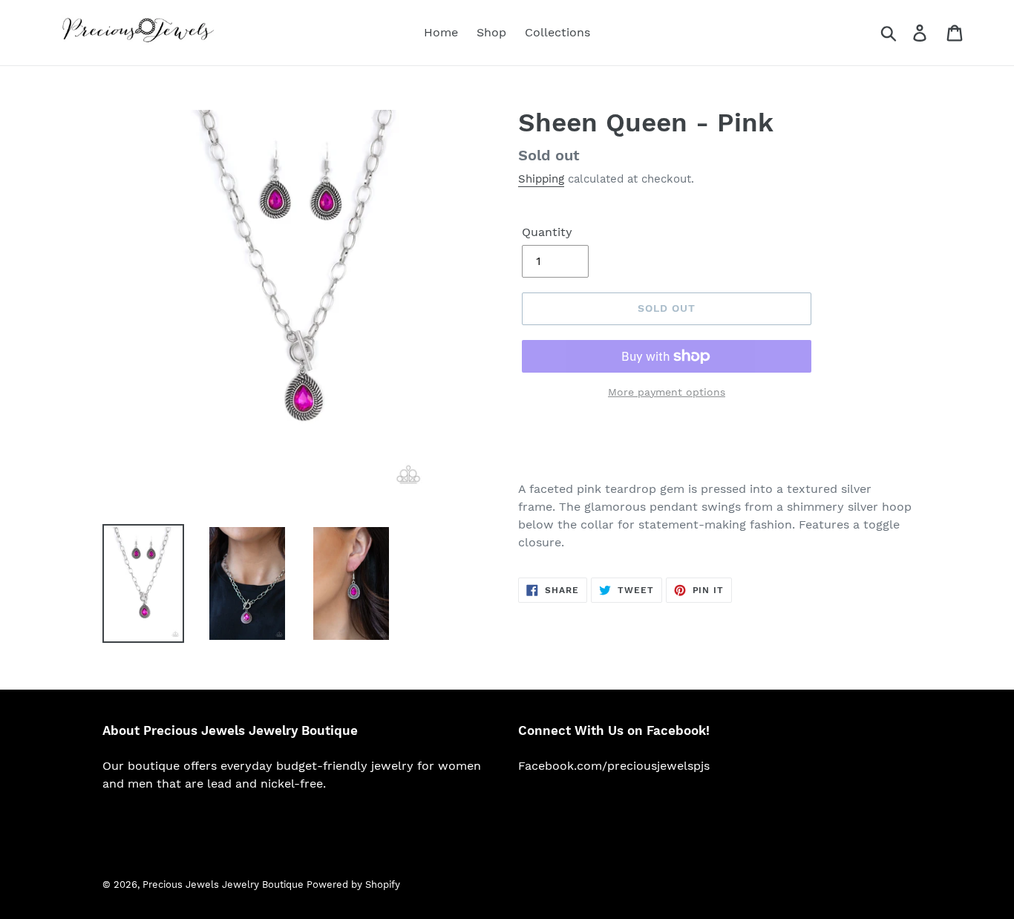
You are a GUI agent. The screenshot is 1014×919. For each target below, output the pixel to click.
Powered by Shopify (353, 884)
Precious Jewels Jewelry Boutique (225, 884)
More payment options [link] (666, 392)
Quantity (547, 232)
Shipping (541, 179)
